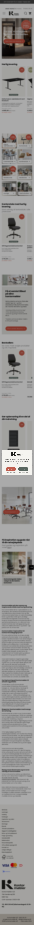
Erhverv (11, 469)
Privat (23, 469)
